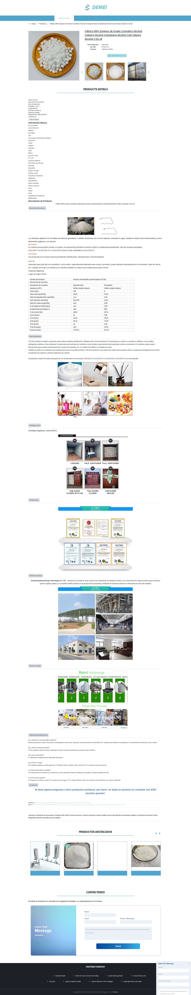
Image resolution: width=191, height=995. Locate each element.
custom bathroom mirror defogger (102, 981)
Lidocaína (31, 815)
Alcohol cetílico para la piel (105, 815)
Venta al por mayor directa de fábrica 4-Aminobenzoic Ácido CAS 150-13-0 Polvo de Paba (62, 802)
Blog (97, 18)
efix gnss (52, 981)
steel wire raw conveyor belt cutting (87, 976)
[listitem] (95, 71)
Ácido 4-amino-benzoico (73, 815)
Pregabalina (32, 817)
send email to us (118, 55)
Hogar (47, 18)
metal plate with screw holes (132, 981)
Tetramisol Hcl (59, 815)
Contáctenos (115, 18)
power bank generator (116, 976)
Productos (64, 18)
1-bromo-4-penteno (89, 815)
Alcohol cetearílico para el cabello (48, 817)
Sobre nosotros (139, 18)
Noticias (82, 18)
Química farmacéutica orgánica (126, 815)
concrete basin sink (139, 976)
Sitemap (115, 992)
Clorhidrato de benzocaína (45, 815)
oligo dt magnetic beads (73, 981)
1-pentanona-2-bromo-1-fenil (147, 815)
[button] (82, 72)
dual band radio (60, 976)
